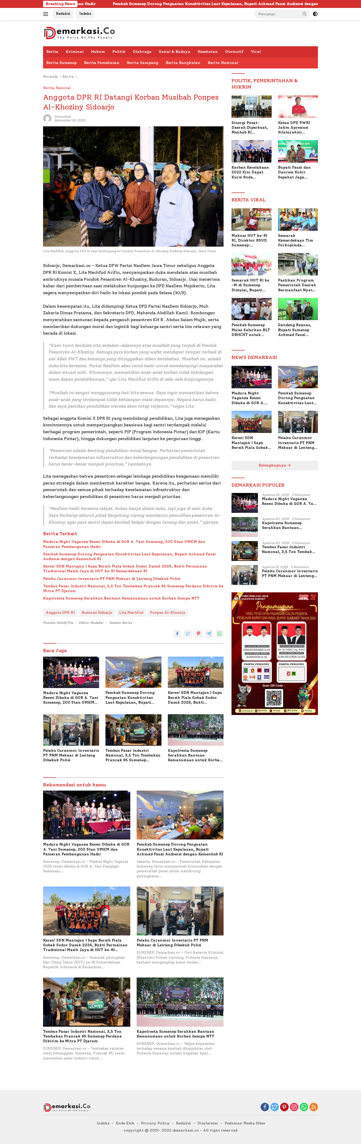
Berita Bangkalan (183, 63)
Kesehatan (208, 51)
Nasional (63, 88)
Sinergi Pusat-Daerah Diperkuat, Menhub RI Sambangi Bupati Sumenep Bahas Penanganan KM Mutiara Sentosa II (250, 128)
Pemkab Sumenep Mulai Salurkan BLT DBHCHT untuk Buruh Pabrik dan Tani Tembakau (251, 330)
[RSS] (313, 1107)
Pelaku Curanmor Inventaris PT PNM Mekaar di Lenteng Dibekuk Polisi (112, 578)
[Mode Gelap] (315, 14)
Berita (52, 51)
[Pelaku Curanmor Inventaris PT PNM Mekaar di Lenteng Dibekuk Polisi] (71, 730)
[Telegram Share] (209, 634)
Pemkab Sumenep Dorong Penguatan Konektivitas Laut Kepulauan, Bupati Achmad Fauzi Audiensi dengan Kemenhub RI (164, 4)
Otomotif (234, 51)
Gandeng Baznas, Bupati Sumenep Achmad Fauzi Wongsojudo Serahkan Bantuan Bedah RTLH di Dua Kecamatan (296, 330)
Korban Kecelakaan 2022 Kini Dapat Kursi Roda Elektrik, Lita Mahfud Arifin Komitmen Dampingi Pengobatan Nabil (250, 172)
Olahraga (142, 51)
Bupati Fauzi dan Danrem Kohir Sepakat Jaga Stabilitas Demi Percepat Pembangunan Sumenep (294, 172)
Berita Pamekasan (101, 63)
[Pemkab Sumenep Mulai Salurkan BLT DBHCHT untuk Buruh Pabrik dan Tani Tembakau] (251, 309)
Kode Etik (125, 1123)
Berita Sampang (142, 63)
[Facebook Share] (177, 634)
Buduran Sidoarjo (97, 612)
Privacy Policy (155, 1123)
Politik (119, 51)
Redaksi (63, 14)
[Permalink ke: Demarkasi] (47, 118)
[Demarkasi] (79, 33)
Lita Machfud (131, 612)
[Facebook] (265, 1107)
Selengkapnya (273, 465)
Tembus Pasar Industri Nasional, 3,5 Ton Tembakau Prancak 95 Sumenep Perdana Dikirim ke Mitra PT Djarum (133, 588)
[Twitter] (274, 1107)
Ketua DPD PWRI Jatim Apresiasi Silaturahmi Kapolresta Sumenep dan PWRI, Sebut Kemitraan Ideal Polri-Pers (298, 128)
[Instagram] (294, 1107)
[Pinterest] (284, 1107)
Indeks (85, 14)
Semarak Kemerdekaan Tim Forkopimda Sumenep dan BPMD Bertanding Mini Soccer (297, 240)
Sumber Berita (120, 623)
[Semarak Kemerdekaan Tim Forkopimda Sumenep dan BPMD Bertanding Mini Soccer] (298, 219)
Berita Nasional (223, 63)
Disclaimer (207, 1123)
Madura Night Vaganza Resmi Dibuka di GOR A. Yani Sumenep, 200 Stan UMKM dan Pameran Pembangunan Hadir (124, 544)
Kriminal (75, 51)
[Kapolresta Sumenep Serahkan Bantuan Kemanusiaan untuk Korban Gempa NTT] (196, 730)
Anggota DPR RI (60, 612)
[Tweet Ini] (188, 634)
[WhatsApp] (304, 1107)
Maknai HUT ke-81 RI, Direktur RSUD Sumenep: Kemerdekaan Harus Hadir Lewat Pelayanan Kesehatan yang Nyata (251, 240)
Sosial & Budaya (174, 51)
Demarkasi (62, 116)
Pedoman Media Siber (245, 1123)
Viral (256, 51)
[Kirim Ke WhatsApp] (220, 634)
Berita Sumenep (61, 63)
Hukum (98, 51)
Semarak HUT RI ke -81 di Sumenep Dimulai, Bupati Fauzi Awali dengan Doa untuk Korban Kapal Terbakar (250, 285)
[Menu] (46, 14)
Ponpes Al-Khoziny (168, 612)
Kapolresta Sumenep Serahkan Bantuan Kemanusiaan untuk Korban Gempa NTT (121, 598)
